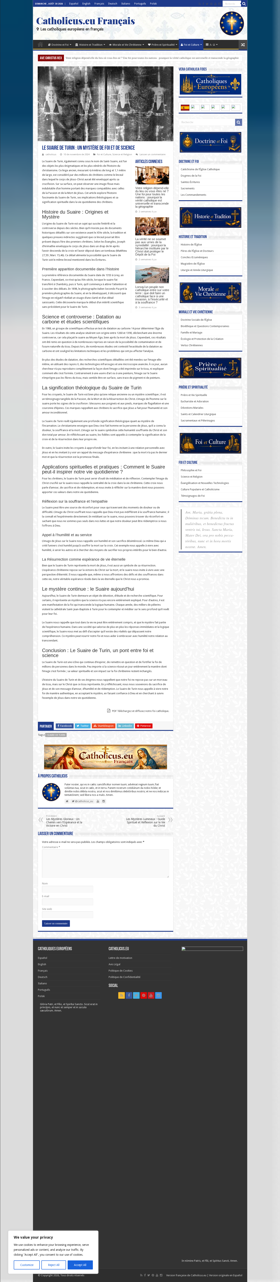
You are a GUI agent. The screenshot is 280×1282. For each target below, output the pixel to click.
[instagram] (219, 3)
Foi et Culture (191, 44)
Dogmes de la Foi (191, 175)
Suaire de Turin (56, 735)
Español (73, 3)
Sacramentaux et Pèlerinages (198, 420)
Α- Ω (212, 44)
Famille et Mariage (191, 332)
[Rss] (199, 3)
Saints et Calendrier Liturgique (198, 414)
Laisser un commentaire (152, 154)
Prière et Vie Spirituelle (194, 395)
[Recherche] (244, 4)
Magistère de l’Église (193, 263)
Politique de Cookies (121, 970)
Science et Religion (122, 154)
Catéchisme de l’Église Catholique (200, 169)
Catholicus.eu (198, 1275)
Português (140, 3)
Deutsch (112, 3)
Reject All (53, 1265)
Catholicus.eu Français (85, 20)
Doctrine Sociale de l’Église (196, 319)
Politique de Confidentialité (124, 977)
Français (99, 3)
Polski (153, 3)
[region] (53, 1252)
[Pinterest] (211, 3)
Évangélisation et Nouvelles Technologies (205, 483)
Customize (26, 1265)
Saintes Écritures (190, 182)
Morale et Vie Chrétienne (127, 44)
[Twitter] (207, 3)
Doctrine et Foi (60, 44)
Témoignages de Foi (193, 495)
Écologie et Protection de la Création (202, 338)
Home (40, 44)
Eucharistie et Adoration (195, 401)
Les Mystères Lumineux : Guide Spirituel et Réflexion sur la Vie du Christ (145, 821)
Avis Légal (114, 964)
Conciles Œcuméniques (194, 257)
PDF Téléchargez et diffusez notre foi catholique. (140, 711)
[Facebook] (203, 3)
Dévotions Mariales (192, 407)
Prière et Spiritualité (163, 44)
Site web (47, 909)
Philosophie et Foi (191, 470)
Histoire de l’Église (191, 244)
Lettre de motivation (120, 957)
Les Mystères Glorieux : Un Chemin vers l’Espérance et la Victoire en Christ (64, 821)
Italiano (125, 3)
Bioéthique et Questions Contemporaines (205, 326)
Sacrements (188, 188)
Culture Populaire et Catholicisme (200, 489)
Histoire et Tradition (90, 44)
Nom (45, 883)
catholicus (51, 154)
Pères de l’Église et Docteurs (197, 250)
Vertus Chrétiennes (192, 345)
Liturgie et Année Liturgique (197, 270)
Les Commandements (193, 194)
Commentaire (51, 847)
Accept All (80, 1265)
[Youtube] (215, 3)
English (86, 3)
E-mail (45, 896)
